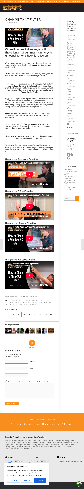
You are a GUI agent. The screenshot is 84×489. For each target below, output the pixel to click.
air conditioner (16, 300)
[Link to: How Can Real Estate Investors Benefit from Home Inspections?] (14, 330)
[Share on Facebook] (8, 314)
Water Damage (69, 182)
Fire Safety (68, 169)
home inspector (45, 302)
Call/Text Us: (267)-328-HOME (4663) (17, 1)
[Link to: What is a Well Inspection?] (20, 330)
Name (32, 361)
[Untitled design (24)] (29, 37)
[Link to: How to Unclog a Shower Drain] (44, 330)
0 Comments (24, 297)
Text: (37, 457)
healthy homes (19, 302)
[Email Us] (68, 124)
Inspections (68, 173)
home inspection (32, 302)
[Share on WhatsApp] (18, 314)
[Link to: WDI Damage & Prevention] (50, 330)
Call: (11, 457)
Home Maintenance (11, 22)
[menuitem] (79, 7)
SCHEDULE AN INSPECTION (71, 1)
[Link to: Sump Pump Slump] (32, 330)
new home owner (29, 304)
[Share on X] (13, 314)
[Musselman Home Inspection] (12, 7)
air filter (39, 300)
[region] (26, 474)
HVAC (7, 304)
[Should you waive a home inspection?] (1, 244)
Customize (13, 480)
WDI (65, 184)
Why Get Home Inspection (69, 188)
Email (32, 368)
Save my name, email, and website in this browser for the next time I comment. (31, 381)
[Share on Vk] (40, 314)
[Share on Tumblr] (35, 314)
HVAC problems (16, 304)
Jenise (35, 297)
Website (32, 375)
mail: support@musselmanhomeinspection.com (46, 1)
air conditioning (29, 300)
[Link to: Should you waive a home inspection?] (8, 330)
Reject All (27, 480)
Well (65, 185)
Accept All (40, 480)
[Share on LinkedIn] (29, 314)
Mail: (63, 457)
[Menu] (79, 7)
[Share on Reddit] (45, 314)
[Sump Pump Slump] (82, 244)
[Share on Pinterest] (24, 314)
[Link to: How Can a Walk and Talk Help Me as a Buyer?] (26, 330)
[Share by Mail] (51, 314)
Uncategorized (69, 180)
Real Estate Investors (68, 177)
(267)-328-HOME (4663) (71, 147)
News (66, 175)
